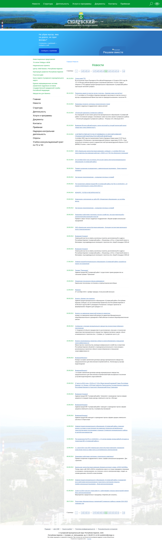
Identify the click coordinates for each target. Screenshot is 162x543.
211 (106, 71)
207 (94, 71)
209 (100, 71)
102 (82, 71)
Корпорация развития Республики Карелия (48, 72)
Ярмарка (78, 290)
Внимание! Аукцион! (81, 236)
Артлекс (89, 538)
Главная (37, 99)
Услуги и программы (81, 4)
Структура (48, 4)
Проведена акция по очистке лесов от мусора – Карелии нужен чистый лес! (98, 93)
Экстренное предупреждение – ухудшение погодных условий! (94, 177)
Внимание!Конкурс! (81, 357)
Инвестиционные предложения (44, 59)
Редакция (48, 529)
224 (123, 71)
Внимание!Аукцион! (81, 404)
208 (97, 71)
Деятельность (62, 4)
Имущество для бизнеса (41, 93)
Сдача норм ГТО (80, 78)
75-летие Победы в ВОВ (41, 62)
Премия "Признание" (81, 270)
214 (115, 71)
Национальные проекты (41, 65)
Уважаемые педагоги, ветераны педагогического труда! (92, 104)
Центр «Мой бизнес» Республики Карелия (47, 69)
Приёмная (125, 4)
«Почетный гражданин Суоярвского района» (89, 112)
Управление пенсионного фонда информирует (89, 281)
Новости (36, 4)
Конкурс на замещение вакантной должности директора (92, 313)
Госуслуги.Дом (38, 75)
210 (103, 71)
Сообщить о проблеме (49, 51)
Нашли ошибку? (67, 529)
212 (109, 71)
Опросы (36, 138)
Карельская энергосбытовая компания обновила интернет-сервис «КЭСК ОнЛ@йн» (101, 467)
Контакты (112, 4)
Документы (100, 4)
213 (112, 71)
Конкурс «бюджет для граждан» (85, 298)
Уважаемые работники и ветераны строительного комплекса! (94, 456)
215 (118, 71)
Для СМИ (56, 529)
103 (85, 71)
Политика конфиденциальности (85, 529)
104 (88, 71)
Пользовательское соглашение (107, 529)
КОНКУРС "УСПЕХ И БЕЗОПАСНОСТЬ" (88, 192)
